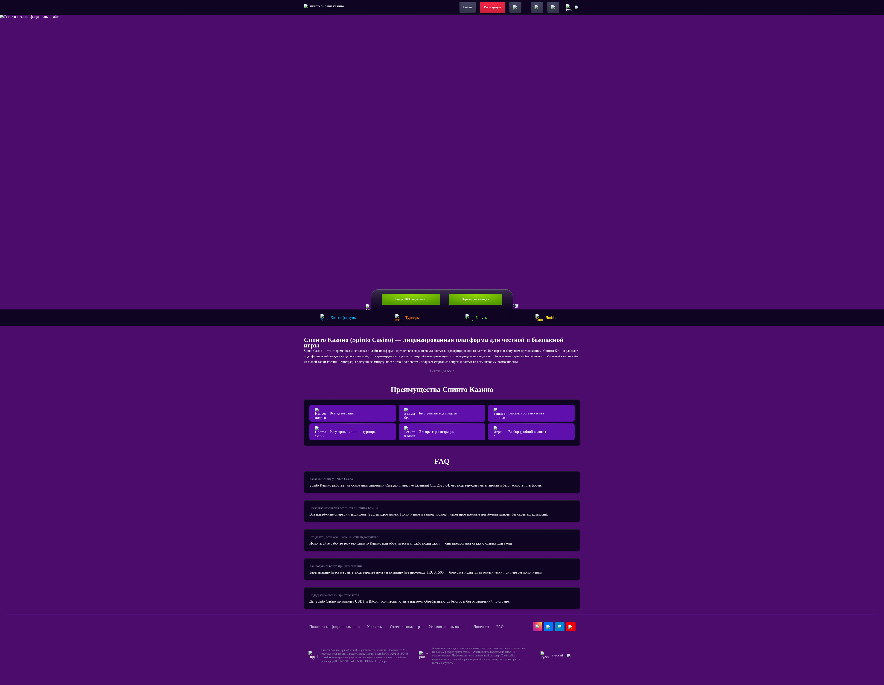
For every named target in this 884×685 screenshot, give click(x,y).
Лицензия (481, 627)
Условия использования (447, 627)
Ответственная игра (406, 627)
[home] (324, 7)
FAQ (500, 627)
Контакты (375, 627)
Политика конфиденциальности (334, 627)
